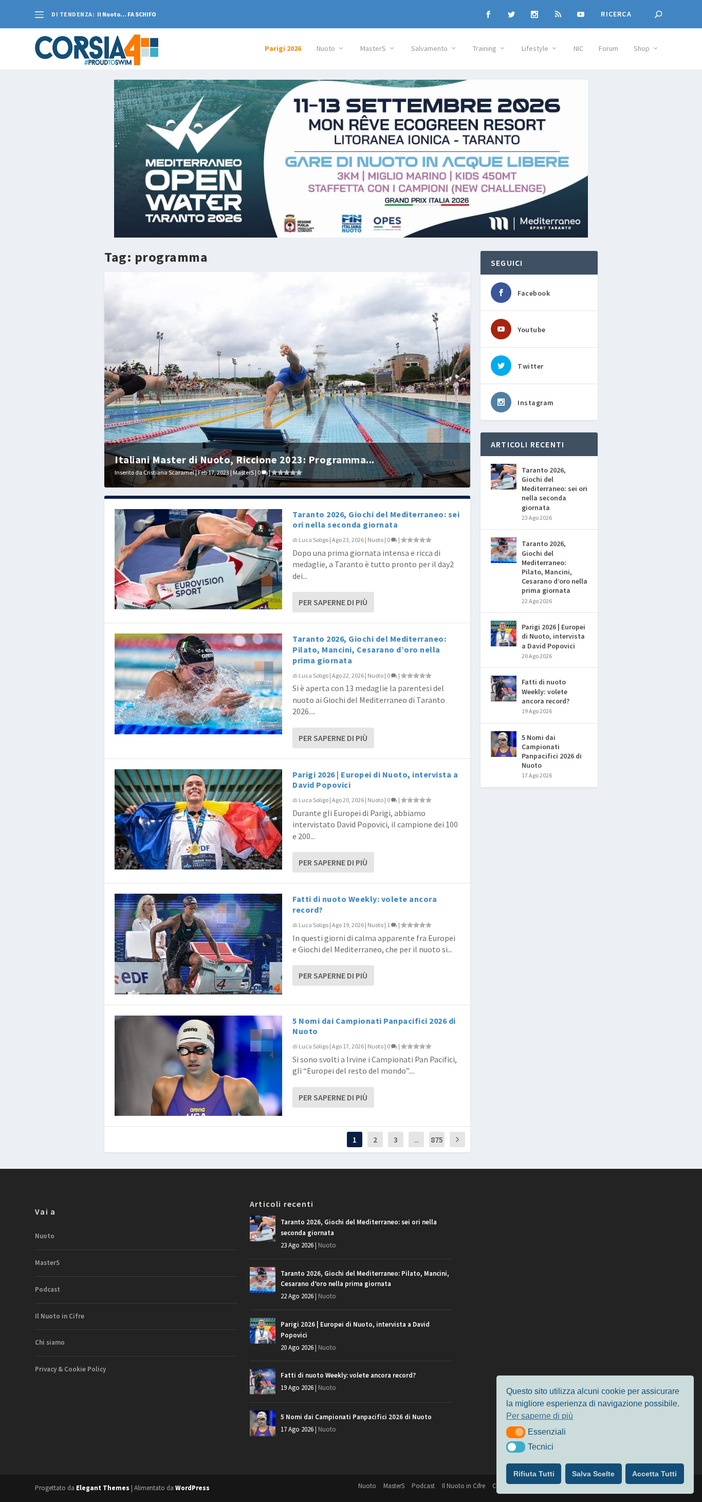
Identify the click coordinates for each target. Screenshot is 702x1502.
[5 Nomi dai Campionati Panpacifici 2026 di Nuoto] (198, 1066)
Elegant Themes (103, 1487)
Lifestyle (535, 48)
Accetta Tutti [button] (654, 1474)
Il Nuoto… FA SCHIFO (126, 14)
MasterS (373, 48)
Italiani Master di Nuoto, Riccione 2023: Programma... (245, 459)
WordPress (192, 1487)
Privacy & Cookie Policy (70, 1369)
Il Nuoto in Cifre (59, 1316)
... (416, 1139)
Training (484, 48)
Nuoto (326, 48)
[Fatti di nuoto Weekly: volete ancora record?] (198, 944)
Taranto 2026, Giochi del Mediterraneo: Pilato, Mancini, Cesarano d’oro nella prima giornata (369, 649)
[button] (515, 1432)
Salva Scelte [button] (593, 1474)
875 (437, 1139)
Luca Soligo (313, 540)
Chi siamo (50, 1342)
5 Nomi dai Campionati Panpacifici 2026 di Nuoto (552, 751)
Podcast (47, 1289)
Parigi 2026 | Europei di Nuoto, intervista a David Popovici (553, 636)
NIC (578, 48)
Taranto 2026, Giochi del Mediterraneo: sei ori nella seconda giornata (375, 519)
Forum (608, 48)
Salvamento (429, 48)
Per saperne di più (333, 602)
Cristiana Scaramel (168, 472)
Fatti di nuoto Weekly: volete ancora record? (545, 691)
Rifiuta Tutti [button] (534, 1474)
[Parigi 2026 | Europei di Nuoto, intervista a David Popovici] (198, 819)
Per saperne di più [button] (539, 1415)
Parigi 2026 (283, 48)
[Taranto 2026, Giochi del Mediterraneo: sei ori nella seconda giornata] (198, 559)
